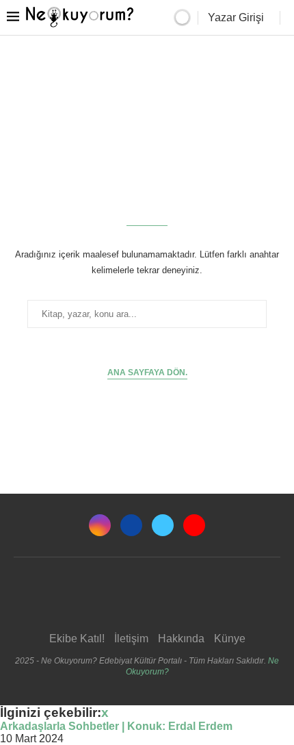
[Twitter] (163, 525)
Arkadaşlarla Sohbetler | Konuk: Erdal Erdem (116, 726)
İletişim (131, 638)
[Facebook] (131, 525)
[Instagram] (100, 525)
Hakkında (181, 638)
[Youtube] (194, 525)
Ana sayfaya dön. (147, 372)
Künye (229, 638)
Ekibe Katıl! (77, 638)
